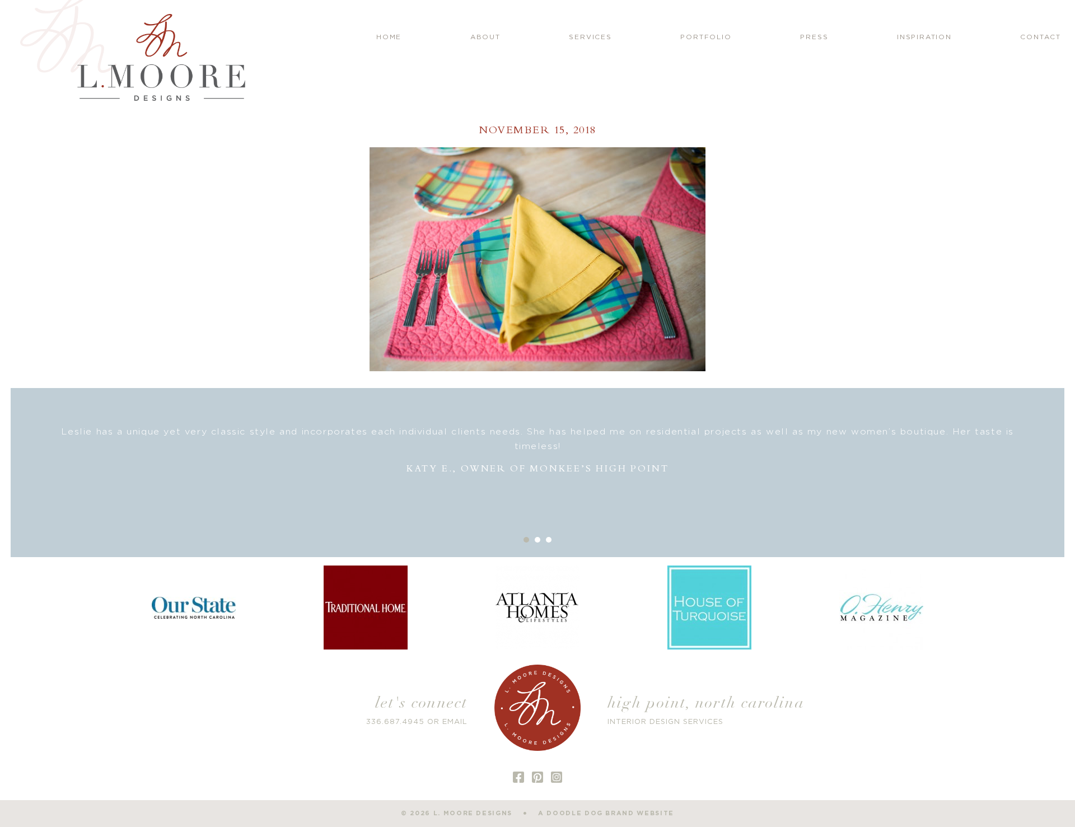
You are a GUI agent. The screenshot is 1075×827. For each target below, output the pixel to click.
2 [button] (537, 540)
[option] (537, 450)
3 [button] (548, 540)
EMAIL (455, 722)
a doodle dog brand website (606, 813)
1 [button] (526, 540)
